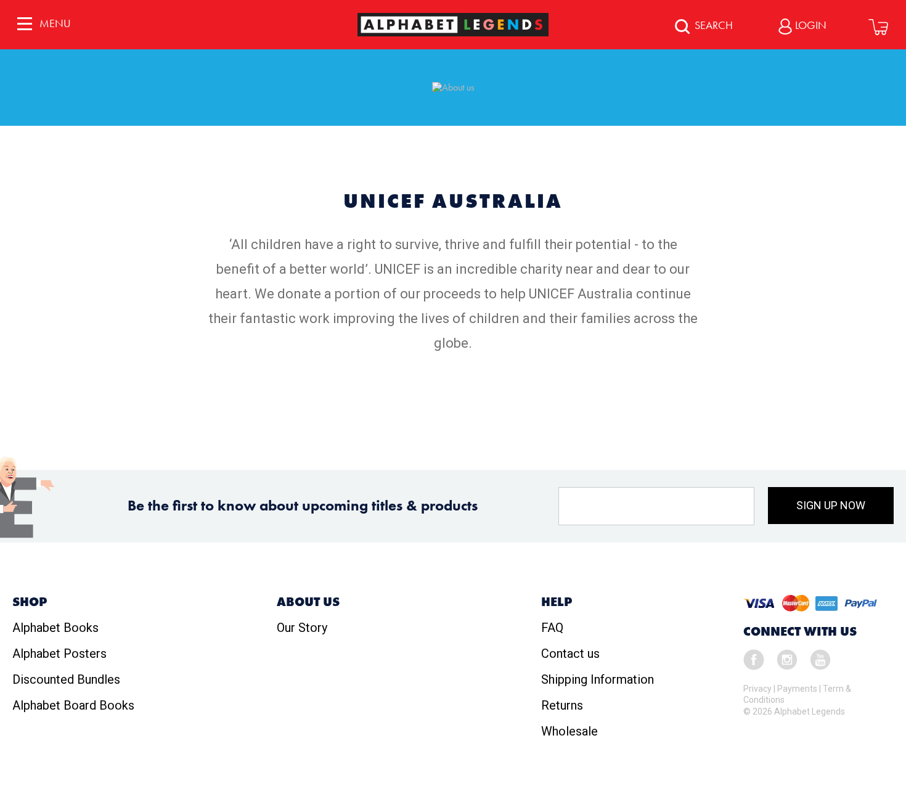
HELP (556, 602)
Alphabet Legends (809, 711)
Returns (562, 705)
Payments (797, 689)
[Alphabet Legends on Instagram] (787, 658)
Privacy (757, 689)
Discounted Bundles (66, 679)
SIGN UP (830, 505)
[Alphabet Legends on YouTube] (820, 658)
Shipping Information (597, 679)
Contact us (570, 653)
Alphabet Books (55, 627)
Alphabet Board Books (73, 705)
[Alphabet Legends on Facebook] (753, 658)
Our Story (302, 627)
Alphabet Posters (59, 653)
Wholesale (569, 731)
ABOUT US (308, 602)
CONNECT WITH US (800, 631)
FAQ (552, 627)
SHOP (29, 602)
